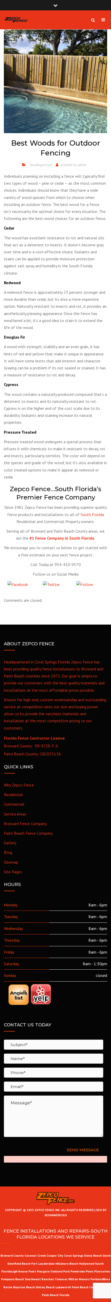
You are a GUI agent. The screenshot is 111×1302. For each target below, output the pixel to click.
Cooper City (54, 1255)
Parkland (96, 1279)
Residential (13, 794)
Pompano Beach (13, 1279)
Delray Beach (45, 1287)
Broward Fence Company (25, 823)
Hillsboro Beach (67, 1263)
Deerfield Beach (18, 1263)
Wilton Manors (79, 1279)
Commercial (14, 804)
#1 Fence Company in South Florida (61, 538)
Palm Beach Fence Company (28, 833)
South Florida (92, 514)
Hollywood (86, 1263)
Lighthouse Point (23, 1271)
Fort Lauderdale (43, 1263)
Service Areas (15, 814)
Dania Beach (93, 1255)
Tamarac (61, 1279)
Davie (107, 1255)
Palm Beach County (86, 1287)
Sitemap (11, 862)
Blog (8, 852)
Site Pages (13, 871)
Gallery (10, 842)
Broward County (12, 1255)
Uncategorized (40, 164)
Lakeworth (63, 1287)
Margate (43, 1271)
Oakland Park (60, 1271)
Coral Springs (73, 1255)
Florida (64, 1295)
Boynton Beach (24, 1287)
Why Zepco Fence (19, 785)
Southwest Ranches (40, 1279)
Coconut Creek (35, 1255)
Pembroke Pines (81, 1271)
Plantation (102, 1271)
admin (82, 164)
